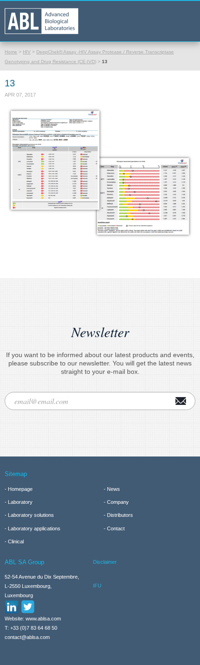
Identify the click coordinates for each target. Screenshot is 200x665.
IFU (97, 585)
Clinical (16, 541)
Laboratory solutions (31, 515)
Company (118, 502)
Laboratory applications (34, 528)
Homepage (20, 489)
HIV (27, 51)
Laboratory (20, 502)
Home (11, 51)
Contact (116, 528)
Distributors (120, 515)
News (113, 489)
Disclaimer (105, 562)
